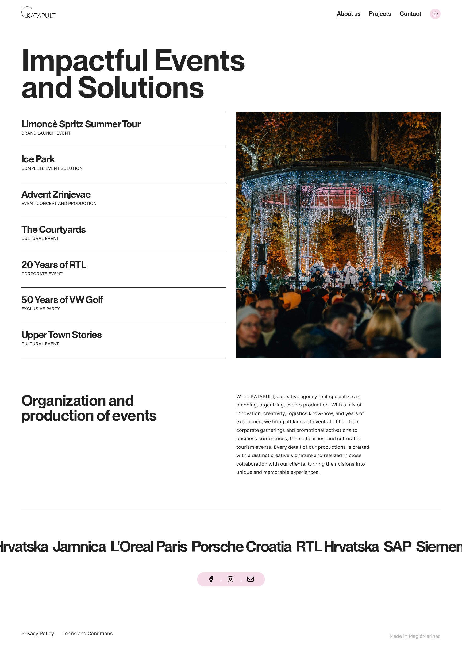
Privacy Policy (37, 633)
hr (435, 13)
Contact (410, 13)
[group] (338, 235)
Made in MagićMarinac (415, 636)
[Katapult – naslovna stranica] (38, 12)
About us (348, 13)
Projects (380, 13)
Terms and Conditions (88, 633)
